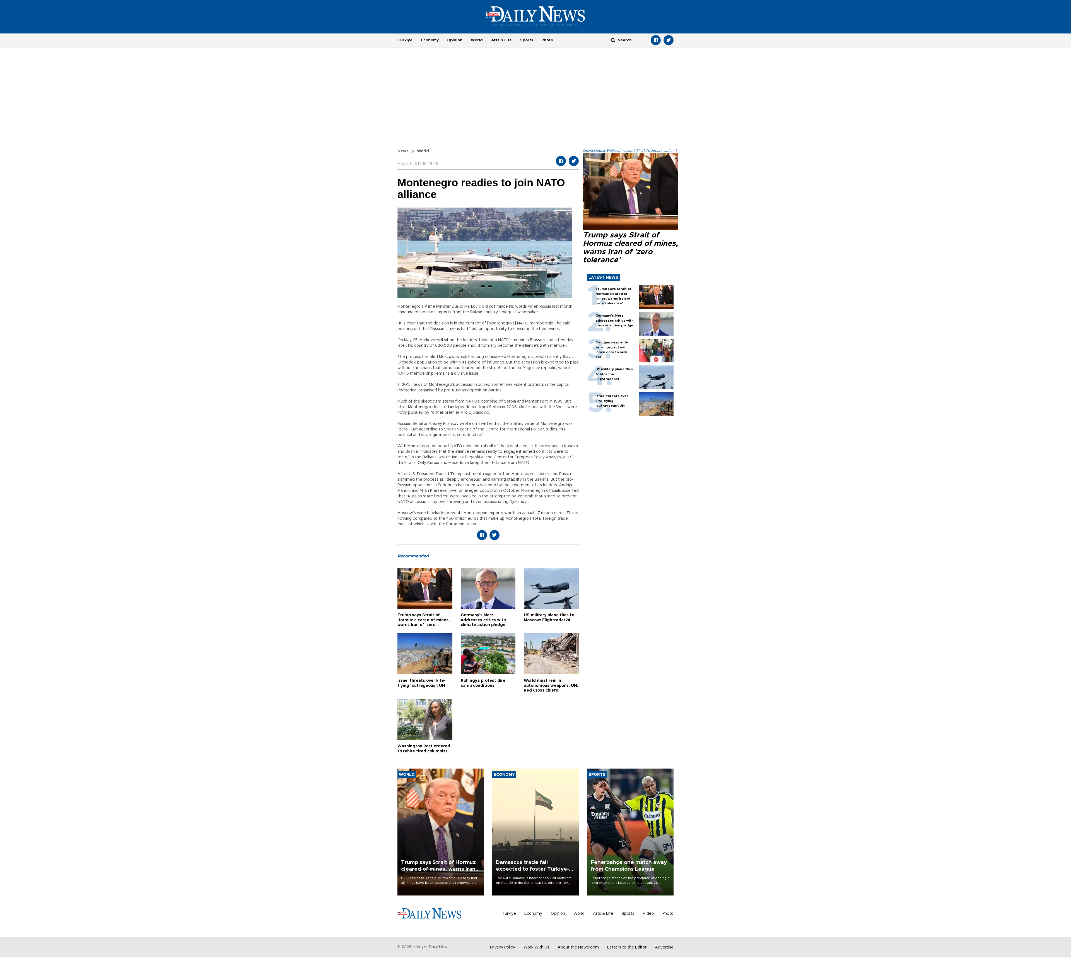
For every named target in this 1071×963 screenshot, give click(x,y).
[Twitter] (669, 40)
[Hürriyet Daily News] (535, 16)
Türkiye (405, 40)
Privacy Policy (502, 947)
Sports (526, 40)
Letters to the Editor (627, 947)
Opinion (454, 40)
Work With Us (536, 947)
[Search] (613, 40)
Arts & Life (501, 40)
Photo (547, 40)
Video (648, 914)
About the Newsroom (578, 947)
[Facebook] (656, 40)
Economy (430, 40)
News (403, 151)
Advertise (664, 947)
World (477, 40)
